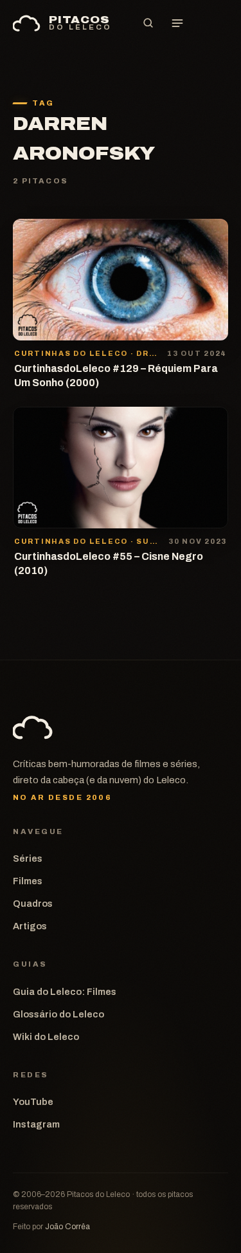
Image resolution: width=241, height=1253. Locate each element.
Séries (27, 858)
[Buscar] (148, 23)
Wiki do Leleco (46, 1037)
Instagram (36, 1124)
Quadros (33, 903)
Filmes (27, 881)
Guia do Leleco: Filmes (64, 992)
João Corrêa (67, 1226)
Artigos (30, 926)
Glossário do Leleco (58, 1014)
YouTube (33, 1102)
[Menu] (177, 23)
